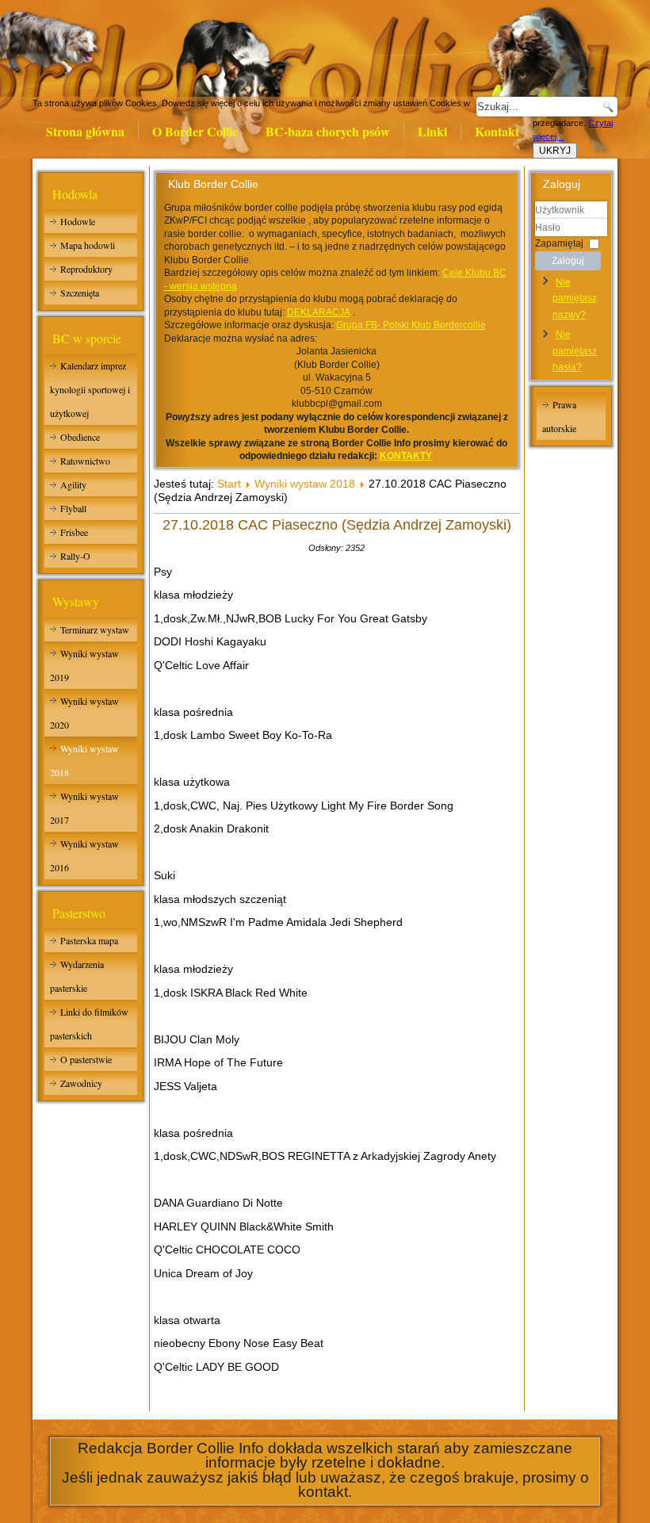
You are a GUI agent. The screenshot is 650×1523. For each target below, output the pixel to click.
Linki (432, 131)
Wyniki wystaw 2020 (84, 713)
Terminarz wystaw (94, 629)
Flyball (73, 508)
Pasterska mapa (89, 940)
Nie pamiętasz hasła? (574, 351)
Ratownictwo (85, 460)
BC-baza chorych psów (328, 131)
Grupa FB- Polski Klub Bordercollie (411, 325)
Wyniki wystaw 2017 (84, 808)
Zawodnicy (81, 1083)
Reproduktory (86, 268)
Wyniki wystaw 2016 (84, 855)
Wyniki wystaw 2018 (84, 760)
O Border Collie (195, 131)
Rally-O (75, 555)
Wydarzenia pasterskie (77, 976)
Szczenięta (79, 292)
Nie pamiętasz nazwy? (574, 298)
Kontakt (497, 131)
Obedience (80, 436)
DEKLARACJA (318, 312)
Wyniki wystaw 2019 (84, 665)
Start (229, 483)
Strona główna (85, 131)
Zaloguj (568, 260)
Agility (73, 484)
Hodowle (77, 221)
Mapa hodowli (87, 245)
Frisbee (74, 532)
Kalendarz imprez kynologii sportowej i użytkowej (90, 389)
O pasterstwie (86, 1059)
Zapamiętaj (559, 242)
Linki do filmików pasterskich (89, 1023)
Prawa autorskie (559, 416)
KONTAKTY (406, 455)
